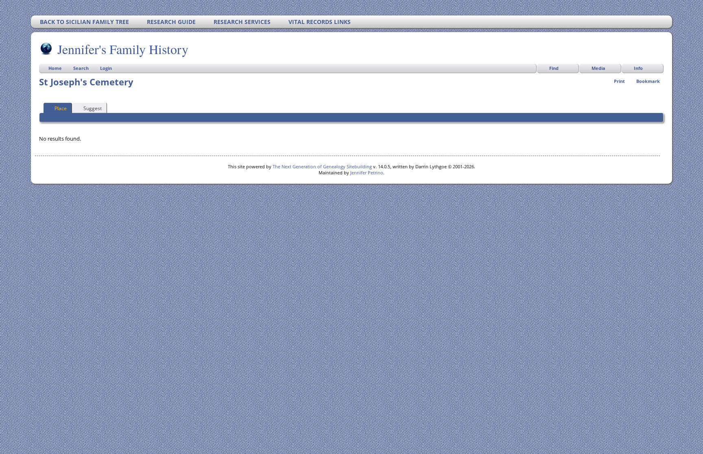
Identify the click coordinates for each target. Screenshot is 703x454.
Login (106, 68)
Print (619, 81)
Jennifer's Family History (122, 49)
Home (55, 68)
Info (638, 68)
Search (81, 68)
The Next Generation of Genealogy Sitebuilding (322, 166)
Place (61, 108)
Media (598, 68)
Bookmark (648, 81)
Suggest (92, 108)
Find (554, 68)
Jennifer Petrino (366, 172)
